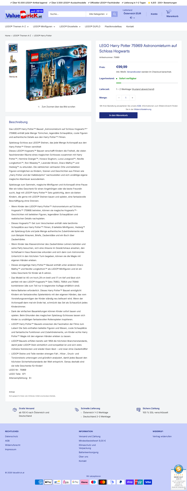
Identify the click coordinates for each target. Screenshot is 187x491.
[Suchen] (114, 14)
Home (7, 35)
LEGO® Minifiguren (42, 26)
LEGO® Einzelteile (69, 26)
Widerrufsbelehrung (142, 109)
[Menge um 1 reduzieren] (119, 97)
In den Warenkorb (118, 115)
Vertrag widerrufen (162, 436)
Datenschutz (11, 436)
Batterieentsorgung (88, 452)
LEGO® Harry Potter (43, 35)
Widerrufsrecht (12, 445)
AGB (139, 106)
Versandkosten (134, 72)
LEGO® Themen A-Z (15, 26)
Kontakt (130, 26)
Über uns (83, 456)
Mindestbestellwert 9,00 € (92, 440)
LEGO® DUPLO (92, 26)
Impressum (10, 449)
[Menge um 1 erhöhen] (132, 97)
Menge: (103, 97)
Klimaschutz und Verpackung (87, 446)
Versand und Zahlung (89, 436)
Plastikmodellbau (113, 26)
